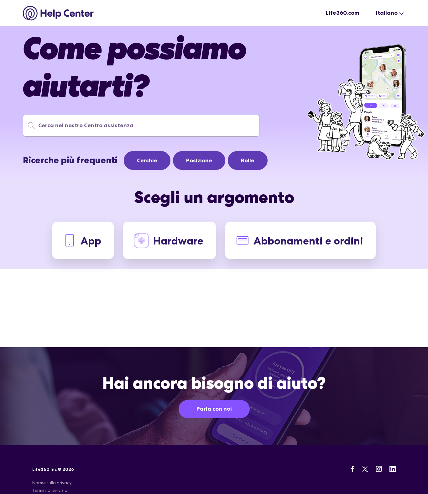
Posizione (199, 160)
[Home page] (58, 13)
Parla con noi (214, 408)
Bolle (247, 160)
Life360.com (342, 12)
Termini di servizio (49, 490)
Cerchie (147, 160)
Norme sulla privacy (51, 482)
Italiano (387, 12)
